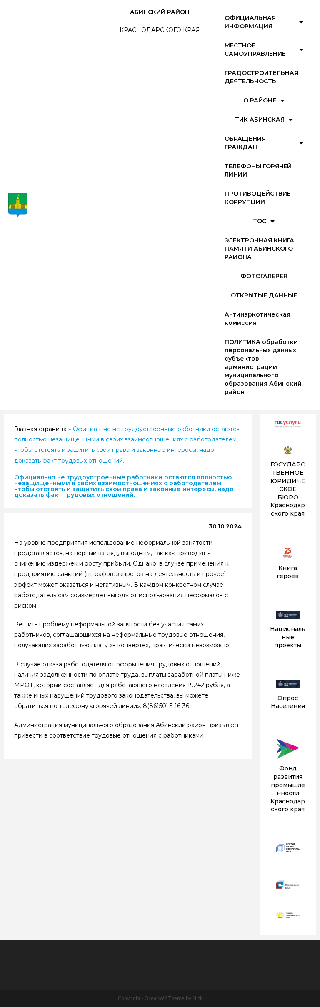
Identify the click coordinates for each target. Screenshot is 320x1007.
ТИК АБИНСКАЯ (260, 119)
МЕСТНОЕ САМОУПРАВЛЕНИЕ (255, 49)
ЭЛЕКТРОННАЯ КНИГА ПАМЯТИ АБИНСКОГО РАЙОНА (259, 249)
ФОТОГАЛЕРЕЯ (264, 276)
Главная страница (40, 429)
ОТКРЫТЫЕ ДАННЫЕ (264, 295)
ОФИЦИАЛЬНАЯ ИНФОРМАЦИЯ (250, 22)
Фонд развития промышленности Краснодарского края (287, 789)
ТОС (259, 221)
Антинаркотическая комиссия (257, 319)
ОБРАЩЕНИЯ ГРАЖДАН (245, 143)
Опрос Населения (288, 702)
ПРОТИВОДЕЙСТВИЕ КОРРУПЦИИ (258, 198)
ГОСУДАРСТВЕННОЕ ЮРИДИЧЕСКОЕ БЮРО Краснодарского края (287, 489)
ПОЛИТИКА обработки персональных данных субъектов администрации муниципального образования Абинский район (263, 367)
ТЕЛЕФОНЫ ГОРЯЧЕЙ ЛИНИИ (258, 170)
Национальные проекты (287, 637)
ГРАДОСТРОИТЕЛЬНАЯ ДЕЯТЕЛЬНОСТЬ (261, 77)
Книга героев (288, 572)
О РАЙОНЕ (259, 100)
